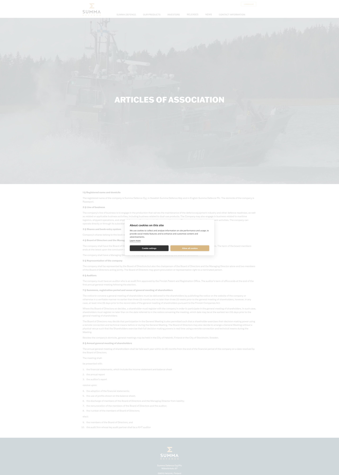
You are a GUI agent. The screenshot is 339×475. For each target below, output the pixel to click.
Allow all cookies (190, 248)
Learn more (135, 240)
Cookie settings (149, 248)
